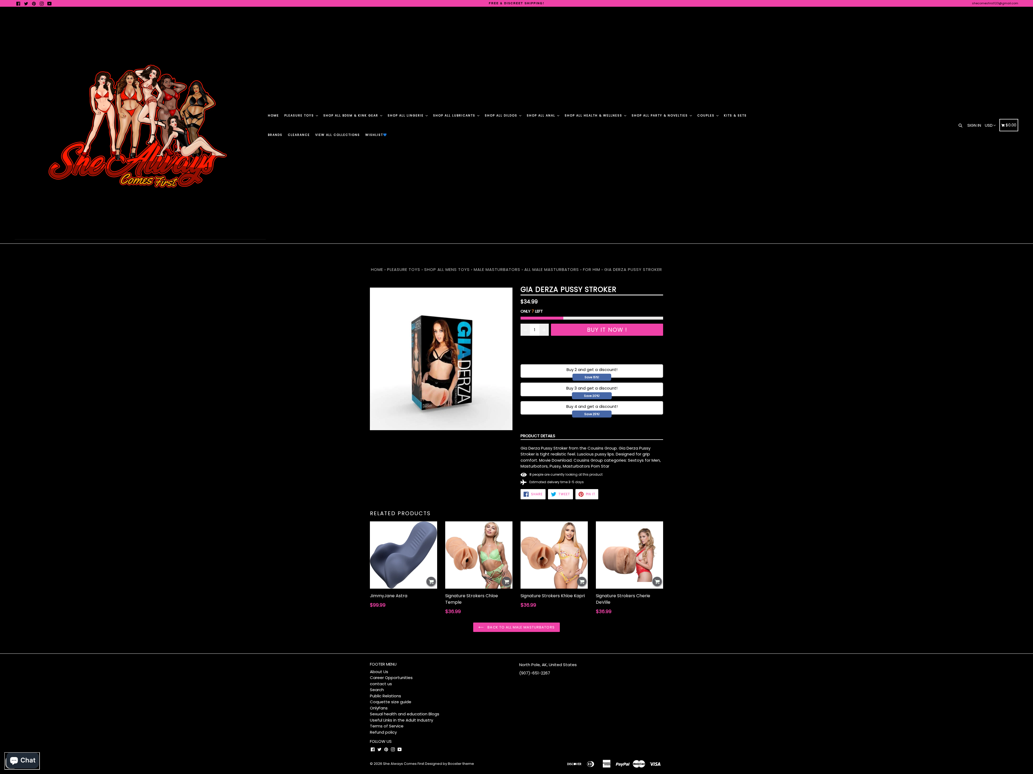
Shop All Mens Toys (447, 269)
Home (273, 115)
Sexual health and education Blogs (404, 714)
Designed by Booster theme (449, 763)
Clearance (299, 135)
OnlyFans (379, 708)
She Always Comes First (403, 763)
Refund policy (383, 732)
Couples (706, 115)
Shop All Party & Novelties (660, 115)
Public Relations (385, 696)
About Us (379, 671)
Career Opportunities (391, 677)
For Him (591, 269)
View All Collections (337, 135)
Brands (275, 135)
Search (377, 689)
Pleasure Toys (299, 115)
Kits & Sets (735, 115)
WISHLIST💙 (376, 135)
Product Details (538, 436)
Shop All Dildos (502, 115)
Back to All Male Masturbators (520, 627)
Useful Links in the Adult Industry (401, 720)
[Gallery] (441, 359)
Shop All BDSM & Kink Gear (351, 115)
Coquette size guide (390, 702)
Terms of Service (387, 726)
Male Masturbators (497, 269)
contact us (381, 684)
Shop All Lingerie (406, 115)
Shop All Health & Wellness (594, 115)
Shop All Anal (542, 115)
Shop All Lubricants (455, 115)
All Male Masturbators (551, 269)
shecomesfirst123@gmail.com (995, 3)
